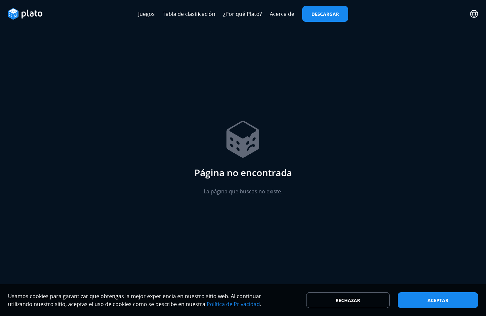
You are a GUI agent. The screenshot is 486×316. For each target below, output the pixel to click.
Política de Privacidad (233, 304)
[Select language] (474, 14)
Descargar (325, 14)
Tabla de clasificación (189, 14)
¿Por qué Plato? (242, 14)
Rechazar (348, 300)
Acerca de (282, 14)
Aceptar (437, 300)
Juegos (146, 14)
